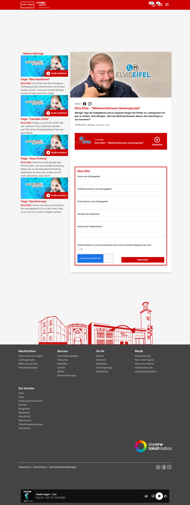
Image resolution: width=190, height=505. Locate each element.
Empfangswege (104, 367)
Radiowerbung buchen (30, 401)
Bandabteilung (142, 356)
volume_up (146, 496)
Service (62, 351)
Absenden (142, 259)
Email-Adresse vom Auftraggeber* (93, 201)
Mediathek (101, 363)
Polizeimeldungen (27, 367)
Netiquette (24, 412)
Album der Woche (144, 363)
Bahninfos (62, 363)
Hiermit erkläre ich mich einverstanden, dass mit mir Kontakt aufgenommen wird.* (114, 245)
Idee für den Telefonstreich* (90, 226)
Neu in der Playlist (144, 360)
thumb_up (165, 496)
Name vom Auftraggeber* (89, 176)
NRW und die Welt (28, 363)
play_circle (159, 496)
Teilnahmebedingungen (30, 424)
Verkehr (61, 367)
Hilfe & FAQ (24, 416)
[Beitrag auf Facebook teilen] (84, 104)
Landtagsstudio (26, 360)
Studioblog (102, 371)
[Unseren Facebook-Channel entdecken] (163, 467)
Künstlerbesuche (144, 367)
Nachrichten (27, 351)
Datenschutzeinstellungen (62, 467)
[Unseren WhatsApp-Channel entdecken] (158, 467)
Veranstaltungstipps (67, 356)
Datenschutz (25, 420)
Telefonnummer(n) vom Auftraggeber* (94, 189)
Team (21, 393)
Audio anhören (56, 73)
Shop (21, 397)
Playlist (100, 356)
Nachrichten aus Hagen (30, 356)
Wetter (61, 371)
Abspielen (157, 141)
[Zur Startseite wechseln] (27, 5)
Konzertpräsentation (145, 371)
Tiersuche (62, 360)
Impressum (24, 428)
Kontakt (22, 404)
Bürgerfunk (24, 408)
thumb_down (153, 496)
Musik (139, 351)
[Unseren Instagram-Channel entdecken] (169, 467)
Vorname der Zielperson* (88, 214)
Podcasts (101, 360)
